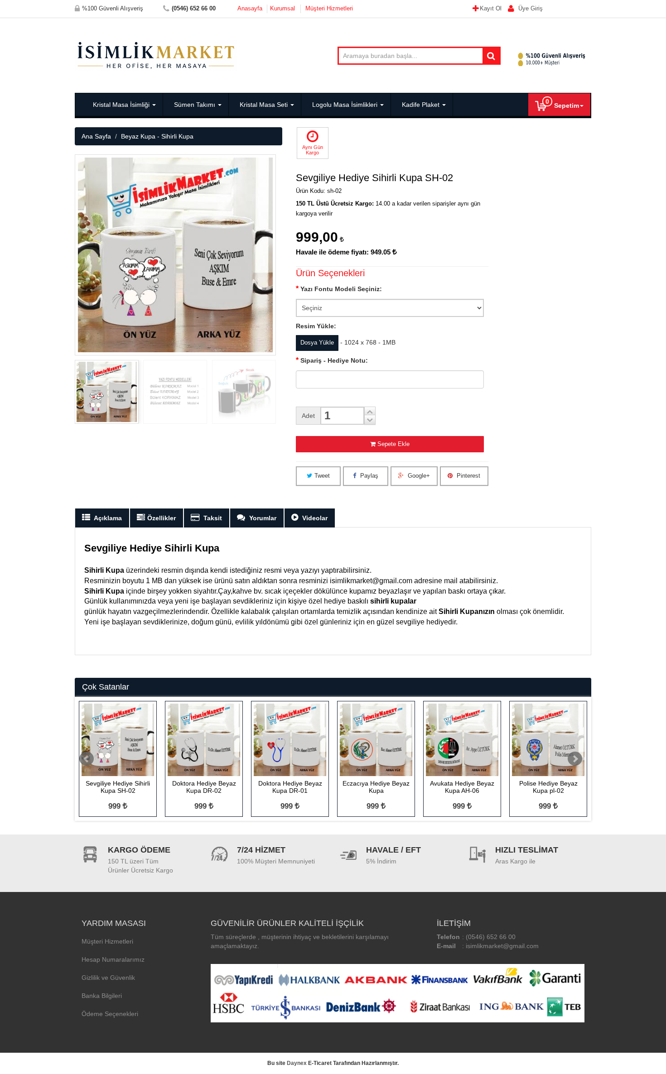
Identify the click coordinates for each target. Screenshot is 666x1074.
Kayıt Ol (491, 8)
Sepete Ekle (393, 444)
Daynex (297, 1063)
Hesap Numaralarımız (113, 959)
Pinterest (467, 475)
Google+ (418, 475)
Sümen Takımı (194, 104)
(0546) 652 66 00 (491, 936)
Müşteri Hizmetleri (329, 8)
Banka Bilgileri (102, 995)
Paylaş (368, 475)
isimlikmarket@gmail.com (502, 945)
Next (575, 759)
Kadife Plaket (420, 104)
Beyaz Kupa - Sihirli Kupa (157, 136)
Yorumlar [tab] (261, 518)
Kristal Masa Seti (264, 104)
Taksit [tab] (212, 518)
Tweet (322, 475)
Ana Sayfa (96, 136)
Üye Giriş (529, 8)
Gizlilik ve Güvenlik (108, 977)
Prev (86, 759)
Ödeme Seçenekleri (110, 1013)
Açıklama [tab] (107, 518)
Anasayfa (249, 8)
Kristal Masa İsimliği (121, 104)
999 (115, 806)
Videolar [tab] (314, 518)
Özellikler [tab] (161, 518)
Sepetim (562, 103)
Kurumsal (282, 8)
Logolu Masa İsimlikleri (344, 104)
